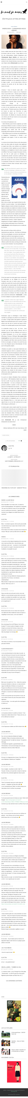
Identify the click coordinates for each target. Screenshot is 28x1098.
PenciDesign (13, 1091)
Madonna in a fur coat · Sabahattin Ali (14, 488)
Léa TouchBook (6, 948)
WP (16, 1091)
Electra (11, 446)
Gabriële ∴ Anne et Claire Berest (17, 1041)
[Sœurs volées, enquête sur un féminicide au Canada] (5, 1052)
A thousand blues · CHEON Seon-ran (18, 1033)
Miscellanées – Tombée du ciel (11, 967)
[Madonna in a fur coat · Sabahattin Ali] (14, 477)
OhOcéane (4, 589)
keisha (3, 536)
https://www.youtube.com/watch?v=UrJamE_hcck (13, 904)
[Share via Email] (21, 440)
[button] (2, 480)
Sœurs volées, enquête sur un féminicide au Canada (18, 1050)
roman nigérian (5, 435)
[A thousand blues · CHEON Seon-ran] (5, 1034)
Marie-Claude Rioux (7, 500)
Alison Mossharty (7, 648)
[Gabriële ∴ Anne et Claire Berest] (5, 1043)
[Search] (26, 2)
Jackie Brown (5, 708)
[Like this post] (19, 440)
